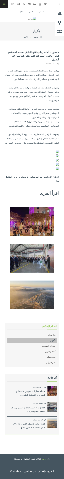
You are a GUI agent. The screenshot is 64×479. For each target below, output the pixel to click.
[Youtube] (40, 4)
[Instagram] (29, 4)
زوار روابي (51, 335)
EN (12, 4)
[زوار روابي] (59, 31)
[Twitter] (45, 4)
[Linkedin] (34, 4)
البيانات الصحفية (49, 346)
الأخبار (53, 340)
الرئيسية (38, 37)
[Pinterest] (24, 4)
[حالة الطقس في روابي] (59, 13)
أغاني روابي (51, 357)
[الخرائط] (59, 22)
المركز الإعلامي (49, 326)
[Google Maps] (18, 4)
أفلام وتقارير (50, 351)
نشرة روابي (51, 362)
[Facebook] (51, 4)
